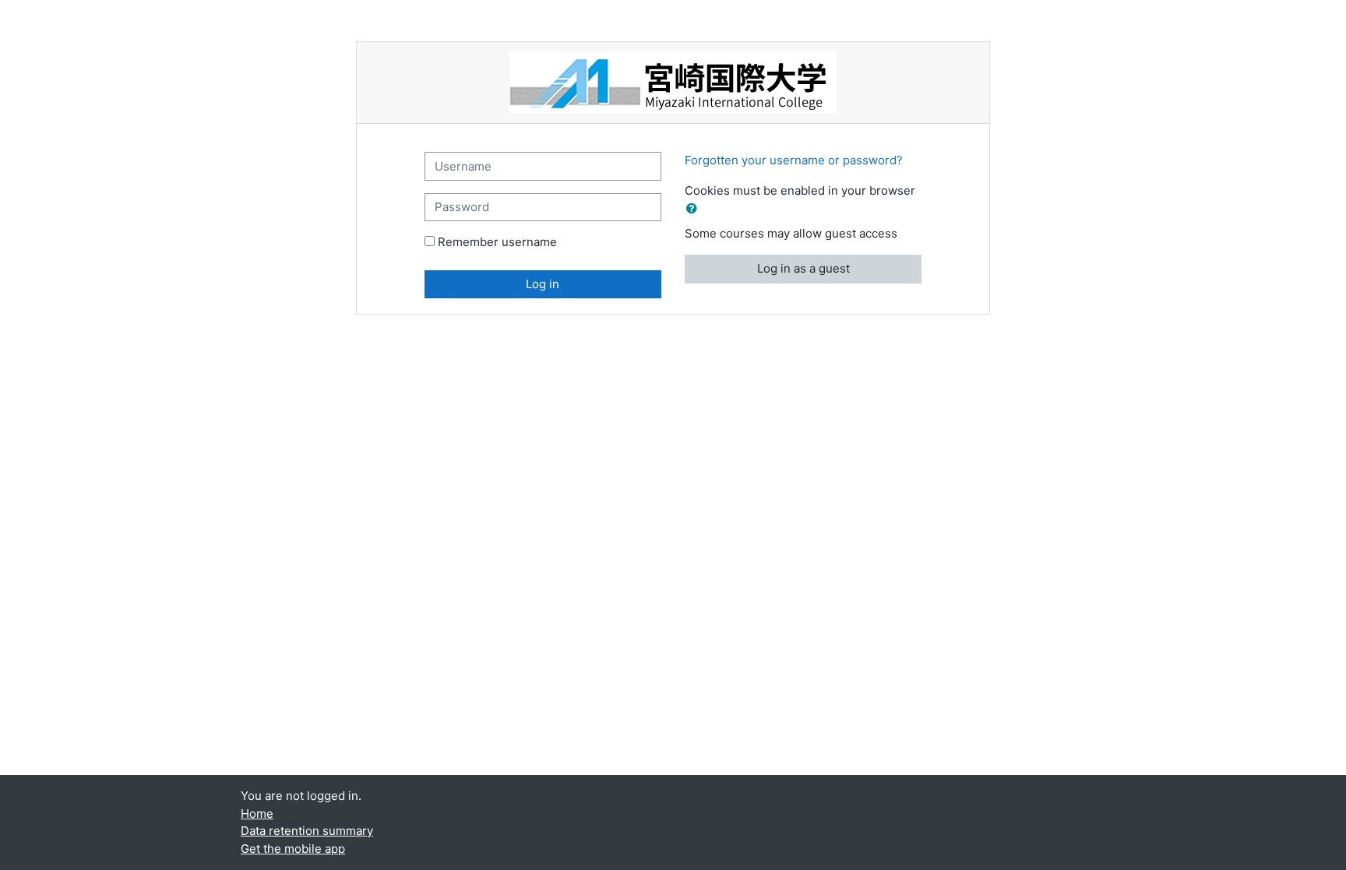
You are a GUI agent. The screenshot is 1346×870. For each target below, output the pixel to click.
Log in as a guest (803, 268)
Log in (542, 283)
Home (257, 813)
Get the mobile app (293, 848)
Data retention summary (307, 830)
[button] (695, 209)
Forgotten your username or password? (794, 160)
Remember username (497, 241)
